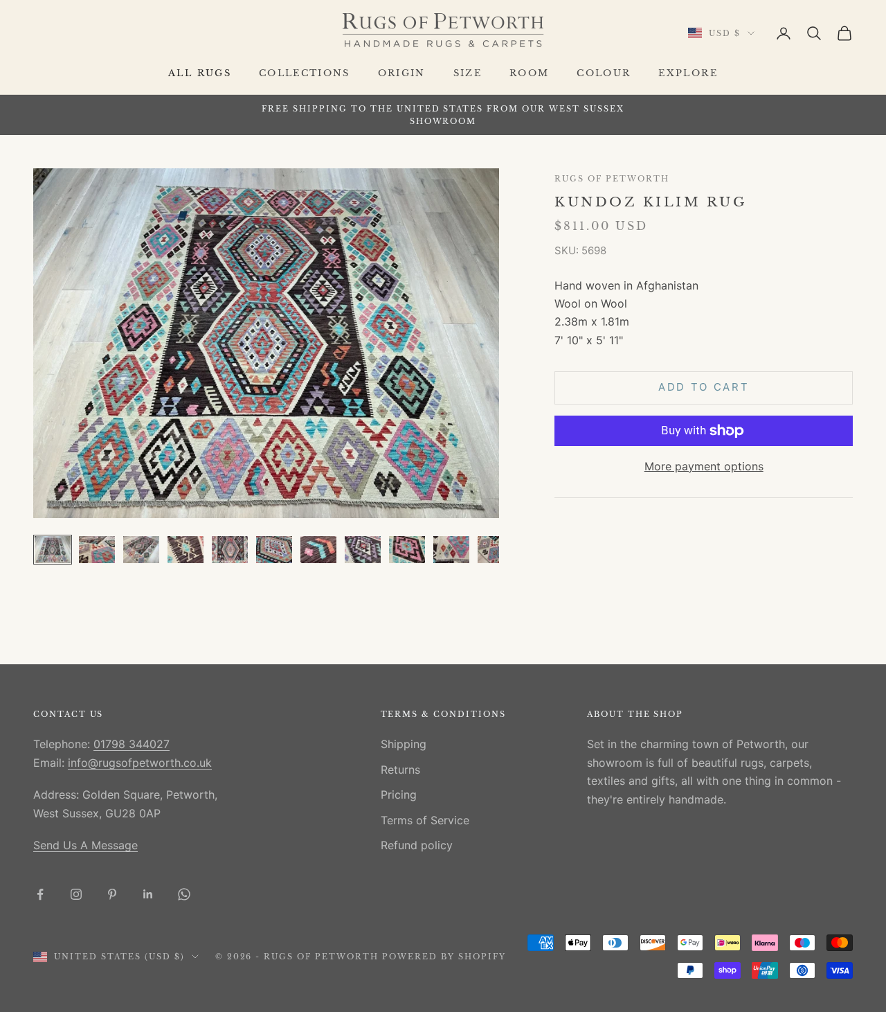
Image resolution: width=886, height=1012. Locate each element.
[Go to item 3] (141, 550)
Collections (304, 73)
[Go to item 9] (407, 550)
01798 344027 (131, 744)
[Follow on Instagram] (76, 894)
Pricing (399, 794)
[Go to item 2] (97, 550)
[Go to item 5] (229, 550)
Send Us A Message (85, 845)
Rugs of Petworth (611, 179)
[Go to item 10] (451, 550)
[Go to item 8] (362, 550)
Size (467, 73)
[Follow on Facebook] (40, 894)
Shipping (403, 744)
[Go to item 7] (318, 550)
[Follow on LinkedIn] (148, 894)
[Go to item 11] (495, 550)
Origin (402, 73)
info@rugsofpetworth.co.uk (140, 763)
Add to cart (704, 387)
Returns (400, 769)
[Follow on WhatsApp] (184, 894)
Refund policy (417, 845)
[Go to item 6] (274, 550)
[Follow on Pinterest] (112, 894)
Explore (687, 73)
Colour (604, 73)
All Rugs (199, 73)
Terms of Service (425, 820)
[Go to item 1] (52, 550)
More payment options (703, 466)
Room (529, 73)
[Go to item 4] (185, 550)
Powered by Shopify (444, 956)
